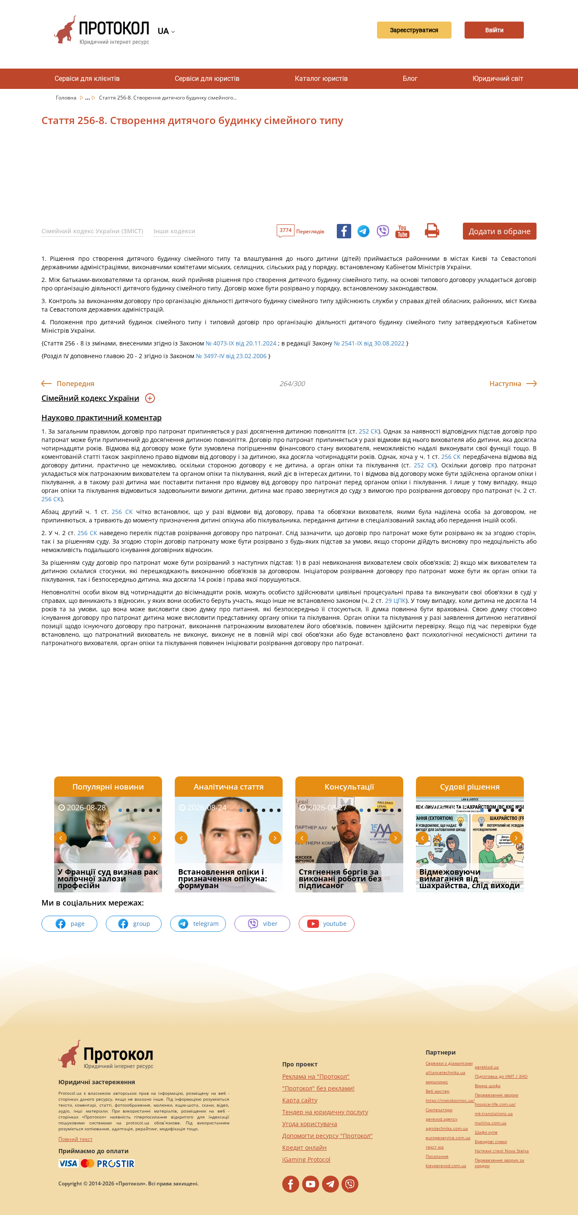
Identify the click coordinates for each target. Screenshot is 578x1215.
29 (388, 600)
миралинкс (437, 1082)
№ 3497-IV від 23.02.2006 (231, 356)
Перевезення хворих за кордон (499, 1162)
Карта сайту (299, 1100)
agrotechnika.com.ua (447, 1128)
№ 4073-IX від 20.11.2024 (241, 343)
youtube (335, 924)
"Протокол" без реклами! (318, 1088)
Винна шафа (488, 1085)
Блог (410, 79)
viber (270, 924)
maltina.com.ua (490, 1123)
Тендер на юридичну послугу (325, 1112)
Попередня (75, 383)
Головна (67, 97)
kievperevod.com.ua (446, 1165)
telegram (206, 924)
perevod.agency (441, 1119)
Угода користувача (309, 1124)
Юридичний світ (498, 79)
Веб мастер (437, 1091)
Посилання (437, 1156)
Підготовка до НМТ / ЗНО (501, 1076)
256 (446, 457)
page (78, 924)
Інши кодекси (174, 231)
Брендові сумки (491, 1141)
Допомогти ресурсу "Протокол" (327, 1136)
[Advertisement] (244, 177)
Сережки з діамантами (449, 1063)
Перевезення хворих (496, 1095)
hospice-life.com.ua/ (495, 1104)
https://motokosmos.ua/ (450, 1100)
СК (374, 431)
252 (364, 431)
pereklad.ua (487, 1067)
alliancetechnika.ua (445, 1072)
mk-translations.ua (494, 1113)
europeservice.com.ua (448, 1137)
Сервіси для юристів (207, 79)
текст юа (435, 1147)
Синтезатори (439, 1110)
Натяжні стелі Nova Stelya (502, 1151)
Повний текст (75, 1139)
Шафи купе (486, 1132)
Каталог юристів (321, 79)
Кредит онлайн (304, 1147)
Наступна (505, 383)
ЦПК (400, 600)
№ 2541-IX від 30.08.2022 (369, 343)
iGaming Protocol (306, 1159)
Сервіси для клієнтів (87, 79)
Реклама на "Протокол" (316, 1076)
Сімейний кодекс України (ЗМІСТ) (92, 231)
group (141, 924)
